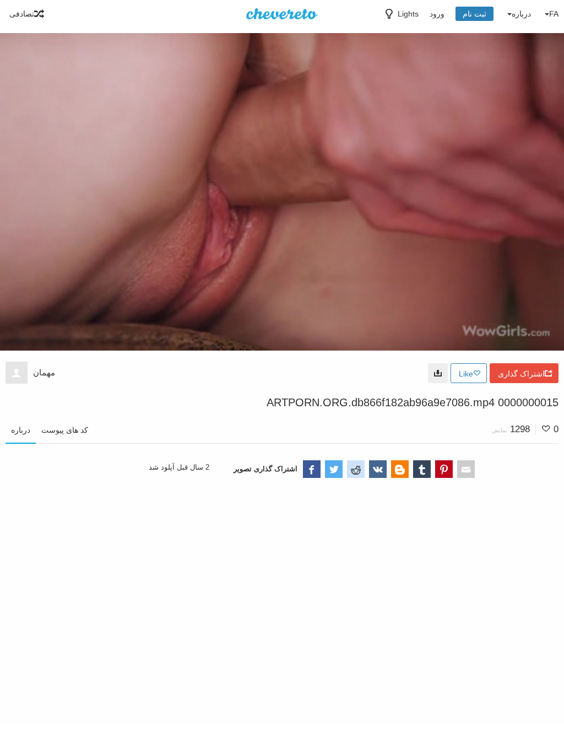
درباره (20, 430)
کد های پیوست (64, 430)
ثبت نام (474, 13)
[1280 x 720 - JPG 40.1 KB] (438, 373)
